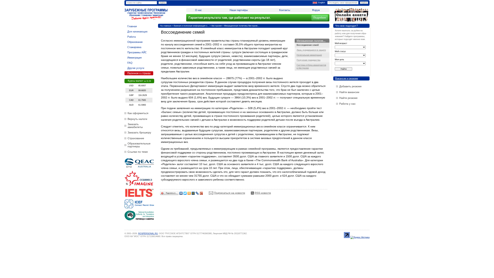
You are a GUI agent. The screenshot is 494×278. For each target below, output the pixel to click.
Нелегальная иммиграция (309, 55)
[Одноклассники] (189, 193)
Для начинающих (137, 31)
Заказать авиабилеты (135, 126)
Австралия (216, 26)
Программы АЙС (137, 52)
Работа (131, 36)
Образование (135, 42)
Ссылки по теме (138, 151)
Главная (132, 26)
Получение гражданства (308, 60)
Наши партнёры (239, 10)
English (321, 2)
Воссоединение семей (308, 45)
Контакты (284, 10)
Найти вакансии (349, 92)
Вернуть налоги (137, 118)
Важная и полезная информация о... (191, 26)
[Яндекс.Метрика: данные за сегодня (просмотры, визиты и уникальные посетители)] (360, 237)
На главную (165, 26)
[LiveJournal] (197, 193)
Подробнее (319, 17)
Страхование (136, 138)
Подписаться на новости (229, 192)
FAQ (129, 62)
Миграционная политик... (311, 40)
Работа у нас (347, 103)
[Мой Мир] (193, 193)
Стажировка (134, 47)
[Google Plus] (201, 193)
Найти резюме (348, 97)
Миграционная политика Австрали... (241, 26)
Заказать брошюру (139, 132)
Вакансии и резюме (346, 78)
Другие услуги (135, 68)
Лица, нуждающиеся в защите (311, 50)
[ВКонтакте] (181, 193)
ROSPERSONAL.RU (148, 233)
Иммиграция (134, 57)
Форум (316, 10)
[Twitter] (185, 193)
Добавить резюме (350, 86)
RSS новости (263, 192)
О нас (198, 10)
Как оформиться (138, 113)
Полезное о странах (139, 73)
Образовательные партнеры (139, 145)
